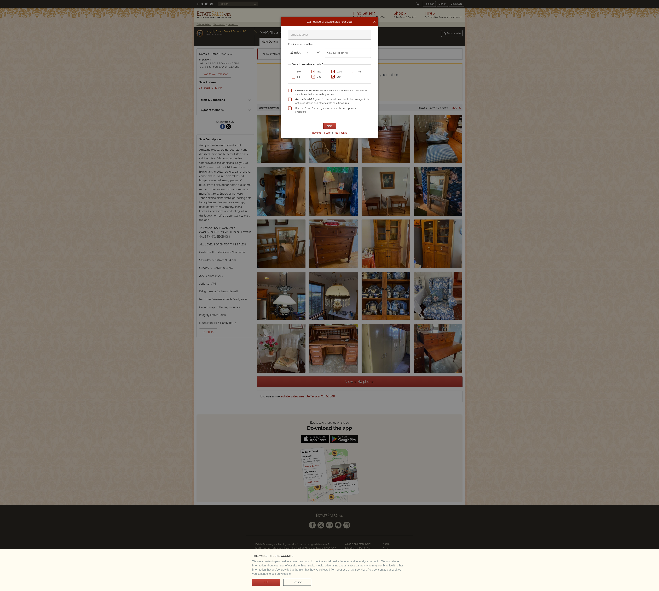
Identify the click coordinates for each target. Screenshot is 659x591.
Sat (319, 76)
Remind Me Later (321, 132)
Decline (297, 582)
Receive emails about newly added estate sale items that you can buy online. (331, 92)
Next (329, 126)
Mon (299, 71)
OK (266, 582)
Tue (319, 71)
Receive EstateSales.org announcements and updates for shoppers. (327, 110)
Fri (298, 76)
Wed (339, 71)
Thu (358, 71)
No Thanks (341, 132)
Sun (339, 76)
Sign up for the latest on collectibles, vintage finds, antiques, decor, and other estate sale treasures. (332, 101)
